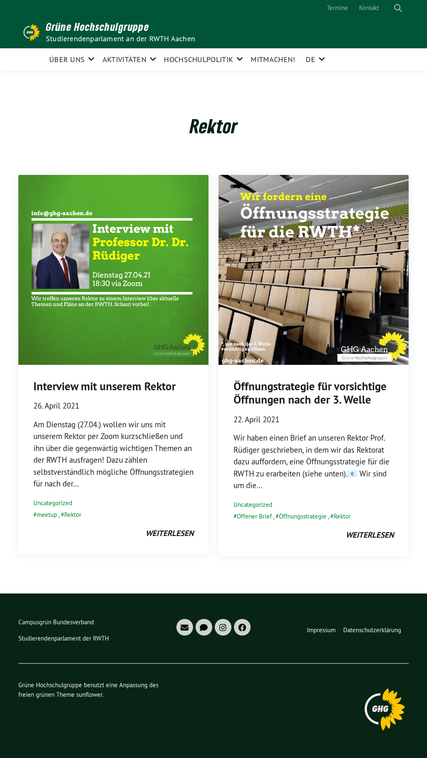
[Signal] (204, 627)
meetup (47, 515)
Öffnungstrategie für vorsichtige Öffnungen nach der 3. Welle (310, 393)
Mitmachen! (273, 59)
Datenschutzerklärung (372, 630)
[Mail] (184, 627)
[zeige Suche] (398, 8)
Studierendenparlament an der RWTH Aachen (120, 38)
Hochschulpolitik (198, 59)
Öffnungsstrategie (303, 516)
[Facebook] (242, 627)
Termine (337, 8)
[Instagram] (223, 627)
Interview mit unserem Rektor (104, 386)
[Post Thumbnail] (113, 269)
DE (310, 59)
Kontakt (369, 8)
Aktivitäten (124, 59)
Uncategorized (52, 503)
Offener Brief (254, 516)
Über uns (67, 59)
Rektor (72, 515)
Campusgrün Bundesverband (56, 622)
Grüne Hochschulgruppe (97, 26)
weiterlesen (169, 533)
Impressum (321, 630)
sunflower (89, 694)
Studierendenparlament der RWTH (63, 638)
